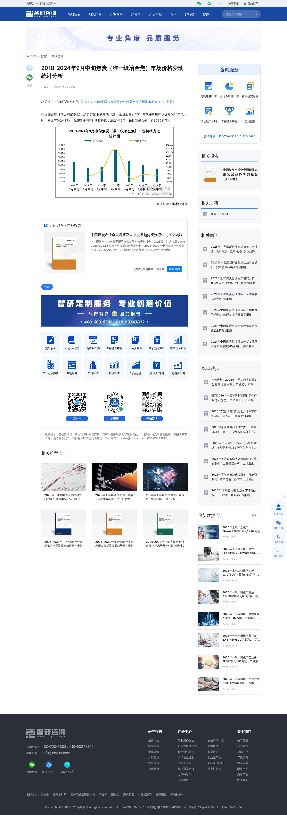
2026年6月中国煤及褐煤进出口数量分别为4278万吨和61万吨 (63, 498)
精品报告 (153, 746)
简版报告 (153, 763)
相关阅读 (209, 235)
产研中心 (155, 14)
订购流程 (242, 757)
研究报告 (95, 14)
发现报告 (161, 794)
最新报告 (153, 740)
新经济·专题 (215, 763)
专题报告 (183, 780)
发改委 (45, 794)
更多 (254, 515)
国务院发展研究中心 (82, 794)
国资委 (115, 794)
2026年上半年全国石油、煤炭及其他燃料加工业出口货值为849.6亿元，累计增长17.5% (114, 498)
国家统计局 (60, 794)
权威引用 (242, 751)
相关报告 (209, 156)
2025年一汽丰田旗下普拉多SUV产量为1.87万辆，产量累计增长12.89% (241, 661)
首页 (33, 56)
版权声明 (242, 768)
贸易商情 (153, 751)
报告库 (136, 14)
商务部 (103, 794)
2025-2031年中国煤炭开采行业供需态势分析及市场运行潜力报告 (127, 102)
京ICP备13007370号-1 (130, 807)
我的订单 (252, 3)
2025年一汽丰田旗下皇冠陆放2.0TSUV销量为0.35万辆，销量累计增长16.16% (240, 682)
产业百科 (116, 14)
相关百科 (209, 202)
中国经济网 (145, 794)
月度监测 (153, 757)
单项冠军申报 (186, 768)
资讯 (173, 14)
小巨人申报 (185, 763)
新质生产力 (214, 757)
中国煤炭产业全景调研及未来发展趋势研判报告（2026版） (137, 235)
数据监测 (57, 56)
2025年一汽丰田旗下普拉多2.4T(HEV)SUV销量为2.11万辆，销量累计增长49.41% (240, 639)
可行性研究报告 (187, 746)
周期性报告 (214, 768)
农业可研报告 (216, 740)
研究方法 (242, 746)
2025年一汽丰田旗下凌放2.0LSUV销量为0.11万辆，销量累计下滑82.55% (240, 596)
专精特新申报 (186, 774)
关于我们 (233, 3)
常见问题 (242, 763)
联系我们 (242, 780)
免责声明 (242, 774)
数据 (206, 14)
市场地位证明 (186, 757)
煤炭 (46, 86)
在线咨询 (174, 269)
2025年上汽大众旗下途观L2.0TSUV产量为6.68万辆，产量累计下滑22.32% (240, 574)
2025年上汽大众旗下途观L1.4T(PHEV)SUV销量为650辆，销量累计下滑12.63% (240, 552)
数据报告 (213, 751)
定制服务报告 (186, 740)
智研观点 (74, 14)
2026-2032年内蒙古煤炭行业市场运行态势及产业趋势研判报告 (165, 545)
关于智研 (242, 740)
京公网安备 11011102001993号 (166, 807)
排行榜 (189, 14)
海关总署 (128, 794)
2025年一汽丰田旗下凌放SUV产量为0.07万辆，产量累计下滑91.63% (241, 617)
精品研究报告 (186, 751)
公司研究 (213, 746)
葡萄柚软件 (177, 794)
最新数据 (206, 515)
